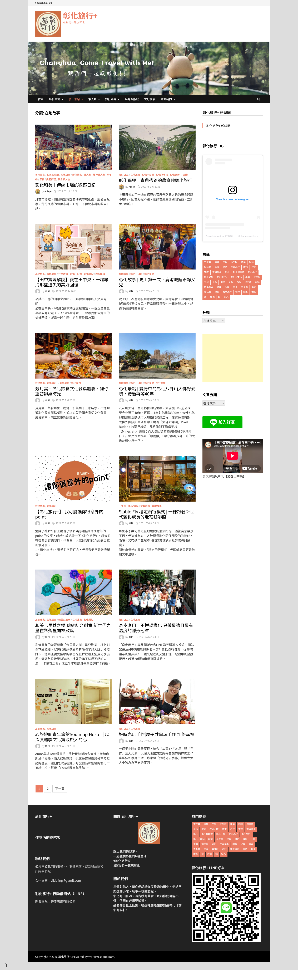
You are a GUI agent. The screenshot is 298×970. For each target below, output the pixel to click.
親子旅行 (227, 292)
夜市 (245, 267)
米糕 (227, 287)
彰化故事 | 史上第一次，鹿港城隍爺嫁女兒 (157, 282)
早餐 (41, 179)
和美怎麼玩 (53, 174)
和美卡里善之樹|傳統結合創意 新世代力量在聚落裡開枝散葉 (73, 627)
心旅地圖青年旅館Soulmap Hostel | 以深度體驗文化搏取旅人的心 (72, 736)
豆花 (237, 292)
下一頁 (59, 788)
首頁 (40, 99)
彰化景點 (74, 99)
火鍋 (231, 282)
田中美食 (208, 287)
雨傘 (253, 292)
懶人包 (92, 99)
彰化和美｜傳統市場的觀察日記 (65, 185)
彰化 (227, 272)
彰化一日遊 (148, 174)
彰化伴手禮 (162, 174)
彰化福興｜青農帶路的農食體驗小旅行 (155, 180)
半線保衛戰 (132, 99)
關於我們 (166, 99)
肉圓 (253, 287)
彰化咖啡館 (238, 272)
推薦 (247, 277)
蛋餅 (217, 292)
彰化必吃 (208, 277)
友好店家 (149, 99)
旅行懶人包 (99, 174)
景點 (214, 282)
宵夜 (206, 272)
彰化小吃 (252, 272)
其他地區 (40, 274)
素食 (235, 287)
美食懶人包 (64, 179)
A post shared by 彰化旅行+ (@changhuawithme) (232, 236)
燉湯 (239, 282)
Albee (48, 191)
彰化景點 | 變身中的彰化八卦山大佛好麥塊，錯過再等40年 (157, 391)
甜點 (257, 282)
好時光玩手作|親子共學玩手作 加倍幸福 (156, 734)
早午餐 (257, 277)
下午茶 (122, 506)
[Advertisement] (232, 358)
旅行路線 (110, 99)
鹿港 (185, 174)
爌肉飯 (248, 282)
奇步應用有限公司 (63, 901)
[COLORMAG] (149, 833)
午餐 (225, 262)
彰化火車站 (236, 277)
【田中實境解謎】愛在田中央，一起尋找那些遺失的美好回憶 (71, 282)
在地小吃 (235, 267)
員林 (217, 267)
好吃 (253, 267)
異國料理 (51, 179)
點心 (226, 297)
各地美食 (40, 174)
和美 (243, 262)
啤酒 (225, 267)
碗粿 (219, 287)
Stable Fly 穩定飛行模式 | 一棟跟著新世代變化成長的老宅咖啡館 (156, 514)
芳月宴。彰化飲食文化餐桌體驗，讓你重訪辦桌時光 (71, 391)
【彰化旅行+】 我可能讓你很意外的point (69, 514)
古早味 (234, 262)
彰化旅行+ (80, 15)
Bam (111, 956)
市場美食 (216, 272)
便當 (217, 262)
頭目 (47, 291)
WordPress (95, 956)
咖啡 (251, 262)
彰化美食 (54, 99)
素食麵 (244, 287)
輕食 (245, 292)
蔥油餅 (207, 292)
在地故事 (65, 174)
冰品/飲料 (133, 506)
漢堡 (222, 282)
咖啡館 (207, 267)
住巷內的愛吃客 (48, 837)
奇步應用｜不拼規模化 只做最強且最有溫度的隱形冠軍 (156, 627)
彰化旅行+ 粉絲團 (216, 112)
